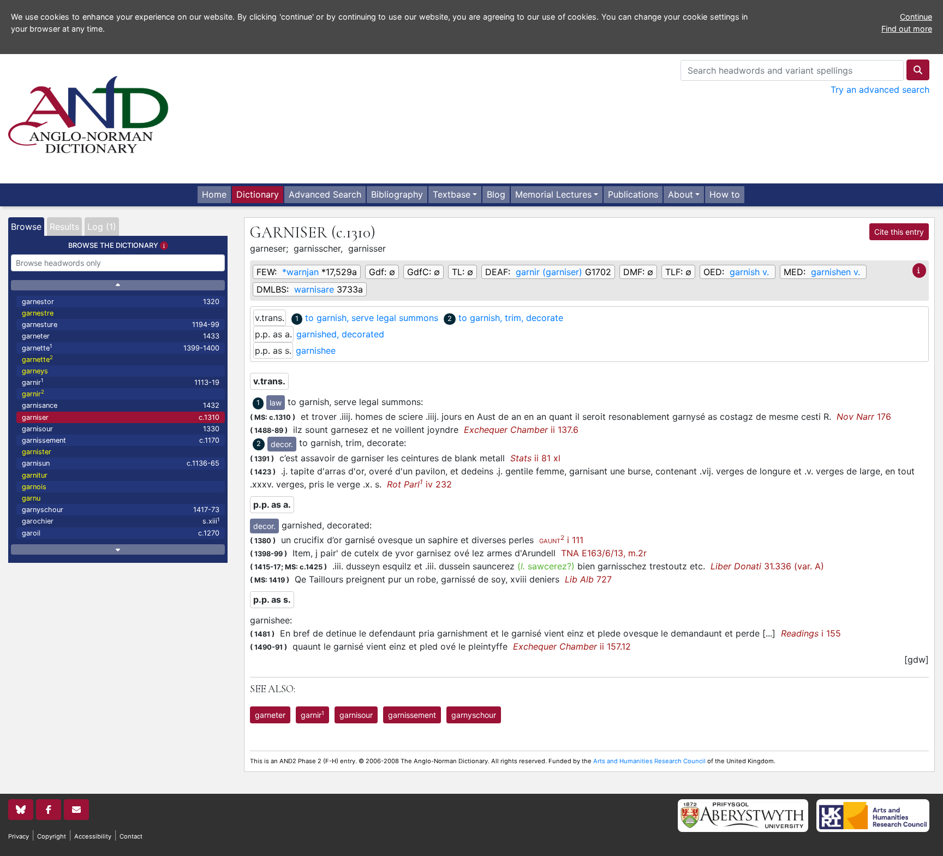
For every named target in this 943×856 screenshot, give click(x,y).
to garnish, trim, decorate (510, 317)
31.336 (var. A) (767, 566)
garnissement (120, 440)
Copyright (51, 836)
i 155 (811, 633)
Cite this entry (899, 231)
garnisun (120, 463)
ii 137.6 (521, 429)
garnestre (37, 313)
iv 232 (419, 484)
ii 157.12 (572, 646)
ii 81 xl (535, 458)
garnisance (120, 405)
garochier (120, 521)
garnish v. (749, 271)
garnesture (120, 324)
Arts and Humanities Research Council (649, 761)
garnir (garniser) (549, 271)
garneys (35, 371)
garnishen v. (835, 271)
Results (64, 226)
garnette (120, 347)
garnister (36, 452)
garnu (31, 498)
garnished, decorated (340, 334)
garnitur (34, 475)
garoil (120, 533)
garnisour (120, 429)
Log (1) (101, 226)
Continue (916, 16)
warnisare (314, 289)
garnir (120, 382)
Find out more (906, 28)
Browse (26, 226)
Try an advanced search (880, 89)
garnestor (120, 302)
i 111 (561, 539)
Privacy (18, 836)
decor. (282, 444)
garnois (34, 487)
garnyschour (120, 510)
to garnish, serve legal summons (371, 317)
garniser (120, 417)
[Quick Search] (917, 70)
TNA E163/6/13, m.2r (604, 553)
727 (588, 579)
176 (864, 416)
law (276, 402)
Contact (131, 836)
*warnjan (300, 271)
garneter (120, 336)
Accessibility (92, 836)
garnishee (316, 350)
